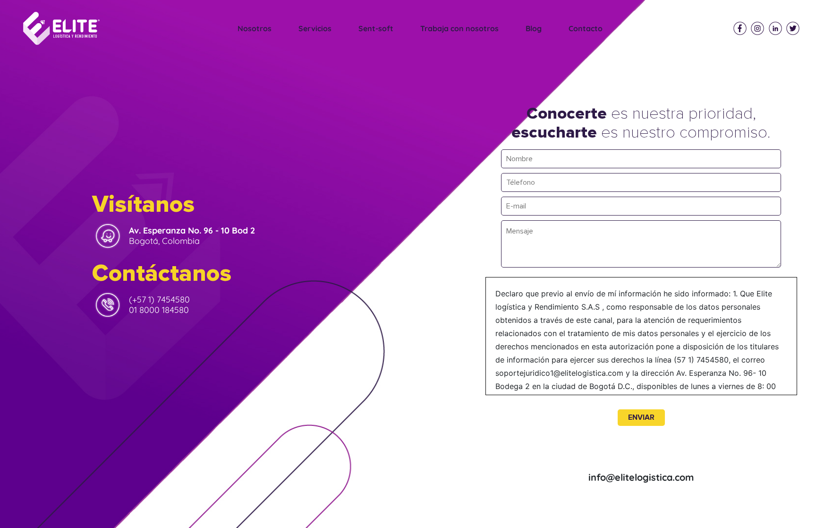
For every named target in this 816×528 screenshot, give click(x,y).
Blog (534, 28)
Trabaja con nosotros (459, 28)
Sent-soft (375, 28)
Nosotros (255, 28)
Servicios (315, 28)
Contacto (586, 28)
